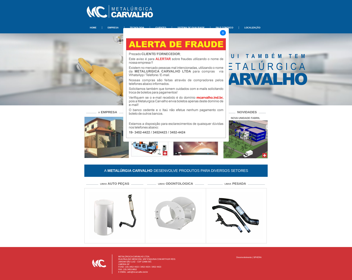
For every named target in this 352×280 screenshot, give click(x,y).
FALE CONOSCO (224, 27)
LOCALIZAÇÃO (252, 27)
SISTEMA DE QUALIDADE (191, 27)
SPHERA (257, 257)
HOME (93, 27)
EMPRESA (113, 27)
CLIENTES (160, 27)
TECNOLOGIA (137, 27)
